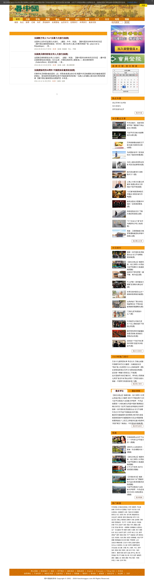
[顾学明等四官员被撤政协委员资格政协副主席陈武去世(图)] (119, 331)
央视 (124, 548)
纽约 (77, 19)
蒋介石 (138, 553)
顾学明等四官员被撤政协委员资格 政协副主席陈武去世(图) (135, 333)
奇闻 (117, 19)
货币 (124, 532)
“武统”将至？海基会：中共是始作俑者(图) (127, 423)
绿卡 (130, 550)
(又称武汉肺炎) (123, 507)
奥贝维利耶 (71, 65)
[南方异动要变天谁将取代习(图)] (119, 172)
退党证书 (110, 573)
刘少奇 (127, 555)
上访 (137, 540)
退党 (124, 517)
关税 (132, 520)
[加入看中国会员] (128, 27)
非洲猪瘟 (133, 537)
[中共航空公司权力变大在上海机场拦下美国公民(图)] (119, 321)
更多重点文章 (137, 241)
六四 (138, 509)
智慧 (123, 558)
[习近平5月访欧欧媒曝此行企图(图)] (119, 133)
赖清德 (123, 520)
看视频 (76, 573)
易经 (113, 558)
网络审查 (119, 542)
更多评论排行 (137, 426)
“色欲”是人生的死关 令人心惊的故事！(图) (128, 367)
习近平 (129, 509)
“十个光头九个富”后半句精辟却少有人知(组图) (135, 223)
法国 (64, 65)
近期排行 (74, 22)
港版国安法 (135, 514)
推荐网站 (27, 573)
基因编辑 (118, 540)
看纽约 (85, 573)
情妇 (128, 525)
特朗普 (134, 507)
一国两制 (126, 527)
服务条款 (70, 571)
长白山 (113, 545)
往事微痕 (133, 527)
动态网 (120, 573)
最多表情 (136, 391)
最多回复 (92, 22)
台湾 (136, 535)
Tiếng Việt (111, 571)
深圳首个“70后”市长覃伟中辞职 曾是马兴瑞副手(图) (135, 343)
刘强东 (117, 537)
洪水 (124, 514)
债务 (140, 530)
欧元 (133, 532)
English (90, 571)
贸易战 (124, 509)
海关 (112, 550)
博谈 (67, 19)
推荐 (27, 22)
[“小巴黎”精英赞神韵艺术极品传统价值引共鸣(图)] (119, 192)
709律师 (132, 540)
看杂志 (68, 573)
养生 (124, 560)
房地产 (113, 535)
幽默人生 (118, 558)
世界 (87, 19)
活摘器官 (121, 512)
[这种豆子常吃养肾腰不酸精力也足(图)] (119, 272)
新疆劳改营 (136, 545)
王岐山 (118, 520)
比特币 (120, 532)
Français (99, 571)
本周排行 (83, 22)
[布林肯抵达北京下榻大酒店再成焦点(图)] (119, 211)
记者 (33, 22)
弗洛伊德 (129, 517)
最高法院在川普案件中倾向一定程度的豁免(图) (135, 203)
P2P (141, 537)
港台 (57, 19)
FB (122, 530)
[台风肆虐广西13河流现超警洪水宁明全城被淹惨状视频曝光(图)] (119, 302)
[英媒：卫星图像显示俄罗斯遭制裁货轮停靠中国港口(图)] (119, 231)
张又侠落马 (116, 106)
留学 (139, 548)
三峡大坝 (131, 512)
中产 (128, 535)
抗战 (128, 553)
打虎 (112, 527)
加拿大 (129, 530)
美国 (48, 19)
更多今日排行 (137, 351)
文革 (121, 560)
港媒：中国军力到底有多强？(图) (124, 381)
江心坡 (125, 545)
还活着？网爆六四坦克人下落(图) (124, 373)
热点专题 (116, 98)
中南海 (139, 522)
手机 (130, 558)
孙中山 (133, 553)
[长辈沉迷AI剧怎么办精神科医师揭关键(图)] (119, 292)
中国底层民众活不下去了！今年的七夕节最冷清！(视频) (135, 439)
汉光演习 (114, 517)
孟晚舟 (128, 520)
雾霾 (112, 540)
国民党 (120, 517)
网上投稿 (34, 571)
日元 (136, 532)
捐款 (52, 571)
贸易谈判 (118, 522)
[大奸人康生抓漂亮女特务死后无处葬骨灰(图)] (119, 162)
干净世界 (37, 573)
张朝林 (64, 49)
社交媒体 (118, 530)
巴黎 (74, 49)
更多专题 (139, 113)
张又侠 (134, 509)
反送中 (120, 525)
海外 (138, 550)
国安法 (113, 514)
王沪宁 (124, 522)
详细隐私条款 (132, 2)
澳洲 (118, 553)
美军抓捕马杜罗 (118, 109)
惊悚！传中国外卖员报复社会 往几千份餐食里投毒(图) (135, 254)
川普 (129, 507)
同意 (143, 5)
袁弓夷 (129, 514)
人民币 (129, 532)
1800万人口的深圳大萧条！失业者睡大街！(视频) (135, 449)
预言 (134, 558)
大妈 (121, 537)
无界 (128, 573)
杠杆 (112, 532)
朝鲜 (125, 530)
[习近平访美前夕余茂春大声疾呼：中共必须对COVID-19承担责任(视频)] (119, 487)
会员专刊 (64, 22)
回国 (123, 550)
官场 (38, 19)
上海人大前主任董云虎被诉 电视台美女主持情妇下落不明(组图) (135, 184)
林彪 (122, 555)
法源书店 (59, 573)
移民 (131, 548)
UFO (134, 517)
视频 (127, 19)
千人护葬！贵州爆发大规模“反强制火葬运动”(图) (135, 284)
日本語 (120, 571)
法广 (112, 530)
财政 (121, 535)
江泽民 (129, 522)
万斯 (141, 520)
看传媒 (93, 573)
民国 (121, 553)
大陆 (28, 19)
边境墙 (137, 520)
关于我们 (60, 571)
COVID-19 (118, 509)
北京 (112, 537)
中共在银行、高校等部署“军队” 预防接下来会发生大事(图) (135, 125)
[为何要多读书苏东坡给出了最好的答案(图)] (119, 152)
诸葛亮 (139, 555)
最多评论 (119, 391)
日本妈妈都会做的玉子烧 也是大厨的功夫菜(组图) (135, 144)
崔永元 (134, 522)
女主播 (120, 548)
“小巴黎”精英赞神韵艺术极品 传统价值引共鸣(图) (135, 194)
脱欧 (133, 530)
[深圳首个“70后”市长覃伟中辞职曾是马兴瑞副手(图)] (119, 341)
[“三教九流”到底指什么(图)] (119, 311)
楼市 (117, 535)
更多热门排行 (137, 384)
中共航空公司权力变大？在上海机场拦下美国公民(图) (135, 323)
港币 (140, 532)
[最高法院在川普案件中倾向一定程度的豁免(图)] (119, 201)
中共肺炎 (114, 507)
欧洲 (54, 49)
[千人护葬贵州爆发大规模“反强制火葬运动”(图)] (119, 282)
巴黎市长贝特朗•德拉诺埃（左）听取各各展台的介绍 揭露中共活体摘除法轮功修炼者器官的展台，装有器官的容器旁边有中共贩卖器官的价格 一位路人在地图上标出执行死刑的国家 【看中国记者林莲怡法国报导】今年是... (70, 76)
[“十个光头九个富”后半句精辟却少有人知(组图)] (119, 221)
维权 (127, 540)
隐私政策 (80, 571)
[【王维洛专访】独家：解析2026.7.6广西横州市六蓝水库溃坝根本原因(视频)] (119, 477)
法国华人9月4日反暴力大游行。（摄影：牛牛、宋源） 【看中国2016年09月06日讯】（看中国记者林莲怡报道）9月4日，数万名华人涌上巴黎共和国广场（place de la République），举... (68, 44)
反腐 (138, 525)
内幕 (112, 525)
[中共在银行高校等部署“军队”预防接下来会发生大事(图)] (119, 123)
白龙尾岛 (119, 545)
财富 (124, 535)
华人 (70, 49)
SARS (130, 545)
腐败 (135, 525)
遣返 (116, 550)
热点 (22, 22)
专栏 (39, 22)
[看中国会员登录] (128, 58)
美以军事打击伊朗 (119, 103)
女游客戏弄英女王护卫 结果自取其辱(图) (127, 370)
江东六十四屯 (127, 542)
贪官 (124, 525)
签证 (119, 550)
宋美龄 (113, 555)
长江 (117, 514)
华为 (131, 525)
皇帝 (134, 555)
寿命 (117, 560)
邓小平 (118, 555)
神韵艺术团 (49, 573)
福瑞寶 (101, 573)
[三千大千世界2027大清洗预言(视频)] (119, 467)
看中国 (28, 10)
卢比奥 (139, 507)
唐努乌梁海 (136, 542)
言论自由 (114, 548)
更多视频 (139, 497)
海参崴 (132, 535)
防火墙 (123, 540)
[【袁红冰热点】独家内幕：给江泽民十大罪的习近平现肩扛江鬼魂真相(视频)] (119, 262)
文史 (97, 19)
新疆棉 (136, 512)
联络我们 (44, 571)
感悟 (126, 558)
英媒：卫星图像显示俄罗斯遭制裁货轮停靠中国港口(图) (135, 233)
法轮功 (113, 542)
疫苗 (121, 514)
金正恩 (113, 520)
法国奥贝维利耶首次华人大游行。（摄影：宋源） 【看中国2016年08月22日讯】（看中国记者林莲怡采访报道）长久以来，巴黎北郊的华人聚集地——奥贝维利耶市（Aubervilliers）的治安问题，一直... (70, 60)
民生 (134, 550)
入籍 (126, 550)
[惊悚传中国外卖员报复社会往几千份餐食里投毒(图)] (119, 252)
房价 (124, 537)
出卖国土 (114, 512)
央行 (137, 530)
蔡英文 (141, 535)
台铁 (125, 512)
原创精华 (46, 22)
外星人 (113, 560)
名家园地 (55, 22)
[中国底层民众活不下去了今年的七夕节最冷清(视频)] (119, 437)
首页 (18, 19)
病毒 (112, 509)
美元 (116, 532)
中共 (137, 517)
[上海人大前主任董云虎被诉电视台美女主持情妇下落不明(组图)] (119, 182)
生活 (107, 19)
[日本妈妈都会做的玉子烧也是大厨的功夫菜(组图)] (119, 142)
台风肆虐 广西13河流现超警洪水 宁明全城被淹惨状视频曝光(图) (135, 304)
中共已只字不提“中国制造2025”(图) (125, 412)
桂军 (125, 553)
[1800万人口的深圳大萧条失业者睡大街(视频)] (119, 447)
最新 (16, 22)
